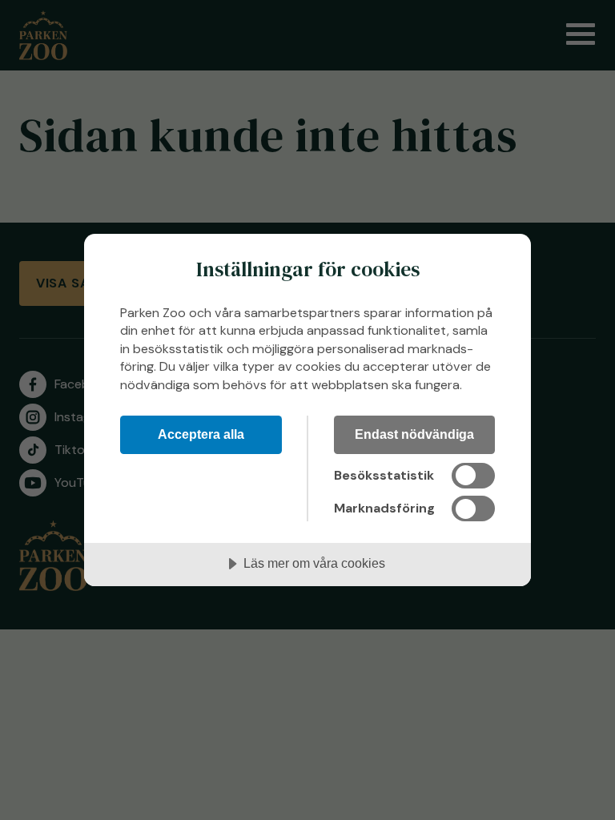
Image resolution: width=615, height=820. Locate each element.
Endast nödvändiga (414, 434)
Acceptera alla (201, 434)
